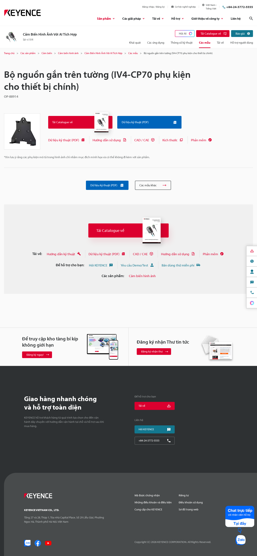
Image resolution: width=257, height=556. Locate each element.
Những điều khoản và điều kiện (153, 502)
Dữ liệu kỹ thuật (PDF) (63, 140)
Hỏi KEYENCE (98, 265)
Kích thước (169, 140)
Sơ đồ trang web (188, 509)
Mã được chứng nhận (147, 495)
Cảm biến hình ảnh (142, 276)
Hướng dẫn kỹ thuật (61, 254)
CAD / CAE (141, 140)
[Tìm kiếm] (251, 18)
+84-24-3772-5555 (239, 7)
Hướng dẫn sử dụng (107, 140)
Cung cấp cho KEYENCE (148, 509)
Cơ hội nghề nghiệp (185, 6)
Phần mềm (198, 140)
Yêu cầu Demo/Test (134, 265)
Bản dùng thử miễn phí (178, 265)
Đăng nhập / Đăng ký (153, 6)
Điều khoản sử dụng (191, 502)
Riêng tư (184, 495)
